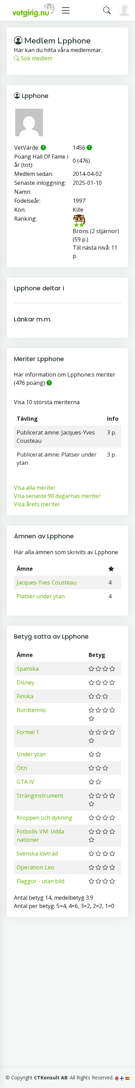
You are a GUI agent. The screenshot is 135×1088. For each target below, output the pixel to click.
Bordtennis (31, 710)
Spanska (28, 668)
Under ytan (31, 754)
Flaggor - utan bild (40, 881)
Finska (25, 696)
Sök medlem (35, 58)
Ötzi (22, 768)
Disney (25, 682)
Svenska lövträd (37, 853)
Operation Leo (35, 867)
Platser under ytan (41, 596)
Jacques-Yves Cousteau (46, 582)
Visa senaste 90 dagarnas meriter (57, 496)
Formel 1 (28, 732)
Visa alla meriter (35, 487)
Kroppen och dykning (44, 817)
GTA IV (25, 782)
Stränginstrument (40, 795)
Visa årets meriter (37, 504)
